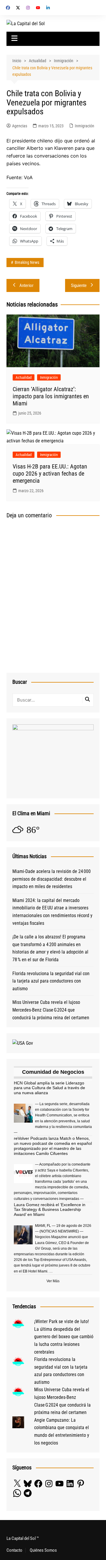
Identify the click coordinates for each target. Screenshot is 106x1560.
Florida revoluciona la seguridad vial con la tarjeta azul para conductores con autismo (51, 981)
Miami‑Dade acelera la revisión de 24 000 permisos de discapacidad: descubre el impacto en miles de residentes (51, 879)
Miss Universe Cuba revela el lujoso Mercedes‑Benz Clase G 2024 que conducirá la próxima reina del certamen (50, 1009)
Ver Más (53, 1281)
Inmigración (84, 125)
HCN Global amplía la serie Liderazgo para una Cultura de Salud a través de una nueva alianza (49, 1088)
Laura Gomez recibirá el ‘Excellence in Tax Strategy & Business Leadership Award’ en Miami (49, 1209)
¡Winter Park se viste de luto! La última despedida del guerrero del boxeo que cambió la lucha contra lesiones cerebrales (63, 1336)
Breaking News (27, 262)
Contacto (14, 1550)
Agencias (19, 125)
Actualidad (24, 377)
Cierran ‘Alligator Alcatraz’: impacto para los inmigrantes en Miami (51, 396)
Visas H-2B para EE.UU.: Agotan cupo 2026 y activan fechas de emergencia (50, 473)
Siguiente (79, 285)
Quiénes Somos (43, 1550)
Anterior (26, 285)
